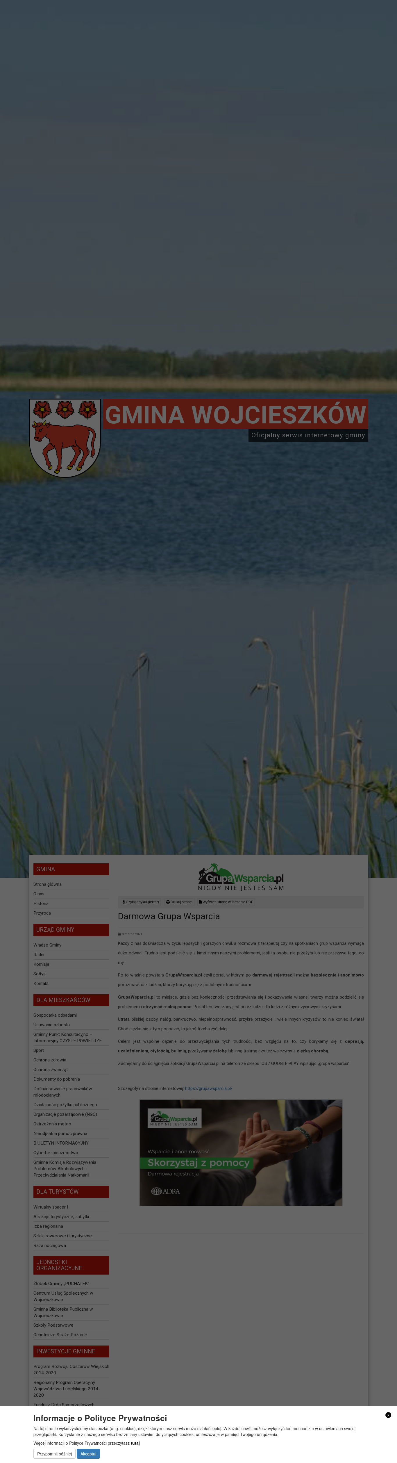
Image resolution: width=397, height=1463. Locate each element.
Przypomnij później (54, 1454)
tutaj (135, 1443)
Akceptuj (88, 1454)
